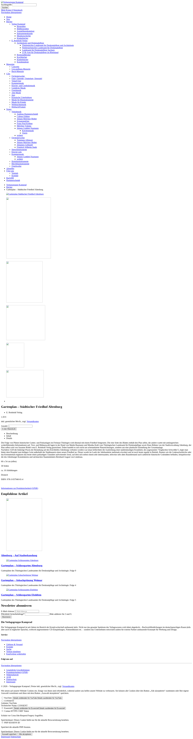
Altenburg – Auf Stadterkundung (19, 555)
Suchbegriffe (6, 5)
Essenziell (8, 708)
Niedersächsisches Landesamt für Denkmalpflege (42, 48)
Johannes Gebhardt (25, 145)
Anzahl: (4, 426)
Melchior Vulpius (24, 126)
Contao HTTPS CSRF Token (16, 711)
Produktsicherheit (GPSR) (17, 672)
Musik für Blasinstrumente (22, 100)
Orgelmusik (16, 90)
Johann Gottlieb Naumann (28, 128)
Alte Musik (16, 93)
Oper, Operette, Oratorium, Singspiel (27, 78)
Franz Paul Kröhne (25, 123)
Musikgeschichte (24, 36)
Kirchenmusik (28, 130)
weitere (20, 135)
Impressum (10, 682)
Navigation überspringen (11, 12)
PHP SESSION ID (12, 722)
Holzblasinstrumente (20, 161)
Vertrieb (15, 173)
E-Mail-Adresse (7, 611)
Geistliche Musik (19, 88)
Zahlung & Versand (14, 644)
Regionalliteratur (24, 55)
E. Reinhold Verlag (19, 40)
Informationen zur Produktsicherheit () (19, 488)
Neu (8, 19)
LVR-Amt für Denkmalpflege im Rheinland (40, 52)
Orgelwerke (16, 166)
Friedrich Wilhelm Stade (27, 147)
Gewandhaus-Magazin (21, 69)
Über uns (10, 171)
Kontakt (15, 175)
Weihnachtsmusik (19, 104)
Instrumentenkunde (25, 33)
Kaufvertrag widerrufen (16, 654)
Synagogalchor (23, 121)
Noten (8, 109)
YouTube (8, 698)
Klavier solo (17, 152)
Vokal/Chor (16, 81)
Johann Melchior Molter (27, 119)
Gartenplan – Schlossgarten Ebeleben (21, 594)
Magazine (10, 64)
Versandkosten (33, 421)
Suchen (5, 8)
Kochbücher (22, 57)
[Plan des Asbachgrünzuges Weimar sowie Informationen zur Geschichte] (22, 575)
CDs (8, 74)
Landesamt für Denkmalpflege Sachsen (38, 50)
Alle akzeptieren (25, 734)
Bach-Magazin (18, 71)
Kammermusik (18, 83)
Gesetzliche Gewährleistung (18, 670)
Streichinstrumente (19, 149)
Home (8, 17)
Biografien (21, 26)
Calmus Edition (23, 116)
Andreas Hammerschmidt (27, 114)
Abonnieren (6, 617)
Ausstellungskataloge (25, 31)
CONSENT (9, 701)
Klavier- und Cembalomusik (23, 85)
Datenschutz (11, 679)
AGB (8, 677)
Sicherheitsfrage (12, 614)
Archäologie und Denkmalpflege (30, 43)
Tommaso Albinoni (25, 140)
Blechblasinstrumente (20, 164)
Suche (8, 649)
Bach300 (10, 178)
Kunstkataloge (23, 62)
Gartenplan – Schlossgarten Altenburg (21, 565)
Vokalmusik (16, 112)
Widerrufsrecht (12, 675)
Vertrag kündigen (13, 651)
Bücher (9, 22)
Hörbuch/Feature (19, 107)
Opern (24, 133)
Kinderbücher (22, 38)
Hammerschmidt (13, 180)
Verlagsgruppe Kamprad (16, 185)
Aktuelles (10, 168)
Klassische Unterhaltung (22, 97)
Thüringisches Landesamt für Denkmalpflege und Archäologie (48, 45)
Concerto (15, 67)
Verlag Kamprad (18, 24)
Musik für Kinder (19, 102)
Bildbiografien (23, 29)
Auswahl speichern (9, 734)
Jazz (13, 95)
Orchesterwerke (18, 76)
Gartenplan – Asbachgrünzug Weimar (21, 580)
